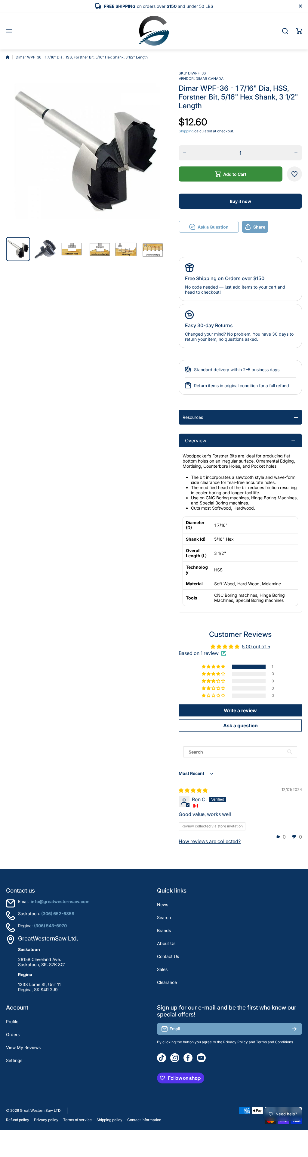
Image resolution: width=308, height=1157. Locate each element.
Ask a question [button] (240, 725)
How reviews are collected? (210, 841)
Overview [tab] (195, 441)
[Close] (300, 6)
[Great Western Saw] (154, 30)
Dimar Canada (209, 78)
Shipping (186, 131)
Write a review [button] (240, 710)
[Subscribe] (294, 1029)
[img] (193, 790)
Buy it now (240, 201)
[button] (299, 31)
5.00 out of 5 (256, 646)
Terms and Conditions (274, 1042)
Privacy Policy (235, 1042)
